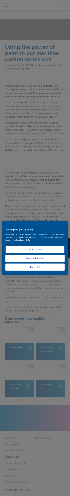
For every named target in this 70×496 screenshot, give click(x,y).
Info (28, 240)
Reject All (35, 267)
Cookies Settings (35, 249)
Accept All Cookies (35, 258)
